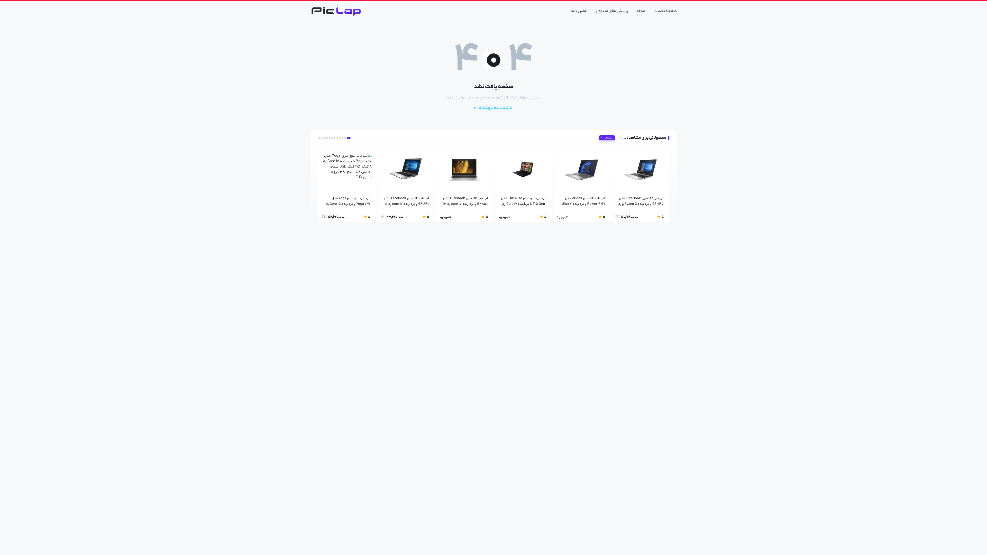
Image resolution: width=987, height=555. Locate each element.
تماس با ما (579, 11)
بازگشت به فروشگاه (495, 107)
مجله (640, 11)
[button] (349, 138)
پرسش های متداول (612, 11)
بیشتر (608, 138)
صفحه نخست (665, 11)
